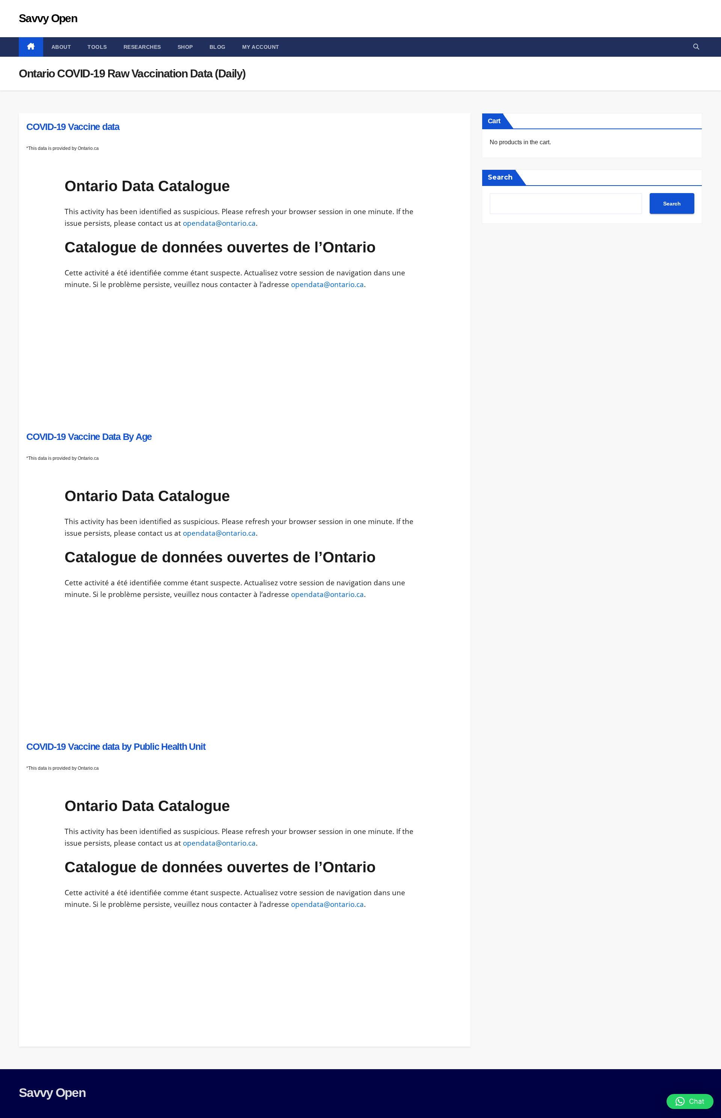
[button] (696, 47)
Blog (218, 47)
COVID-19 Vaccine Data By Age (89, 436)
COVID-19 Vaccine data (72, 126)
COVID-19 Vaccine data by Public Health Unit (115, 746)
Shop (185, 47)
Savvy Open (48, 18)
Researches (142, 47)
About (61, 47)
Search (500, 177)
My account (260, 47)
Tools (97, 47)
